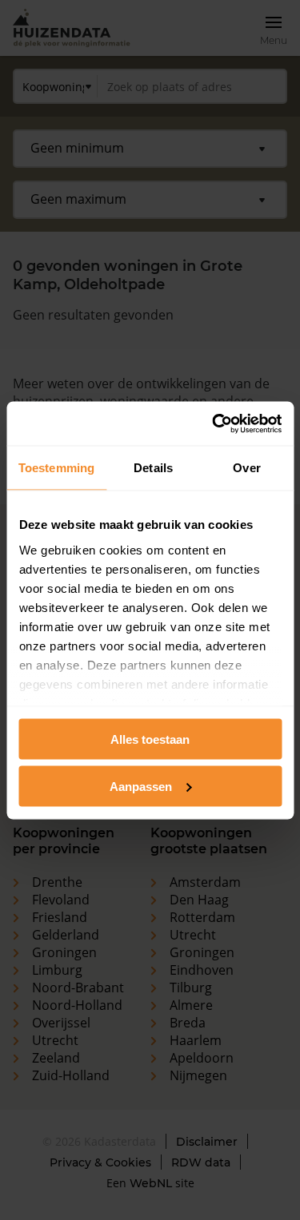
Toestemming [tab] (56, 468)
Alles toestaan (150, 739)
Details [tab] (153, 468)
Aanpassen (141, 786)
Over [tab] (246, 468)
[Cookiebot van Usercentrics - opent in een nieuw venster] (214, 423)
